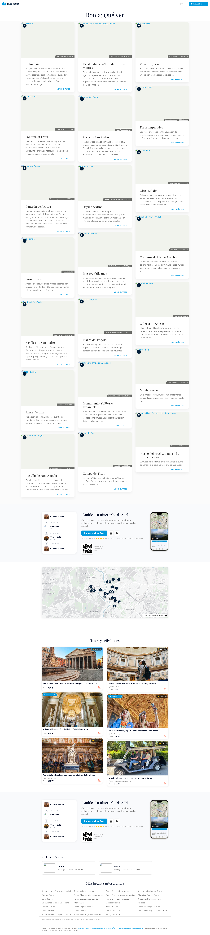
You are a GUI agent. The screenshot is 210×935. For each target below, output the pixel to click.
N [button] (104, 597)
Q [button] (114, 606)
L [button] (107, 582)
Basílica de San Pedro (40, 342)
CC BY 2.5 (127, 332)
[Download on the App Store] (111, 533)
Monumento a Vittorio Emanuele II (98, 405)
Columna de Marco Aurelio (158, 257)
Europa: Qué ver (49, 895)
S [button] (118, 579)
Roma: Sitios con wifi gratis (117, 899)
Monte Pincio (149, 390)
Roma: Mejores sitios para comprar (56, 914)
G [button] (100, 590)
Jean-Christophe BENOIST (113, 332)
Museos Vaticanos (95, 273)
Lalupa (60, 405)
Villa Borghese (150, 64)
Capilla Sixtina (92, 207)
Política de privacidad (124, 928)
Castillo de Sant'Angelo (41, 475)
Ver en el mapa (63, 89)
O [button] (113, 579)
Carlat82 (117, 466)
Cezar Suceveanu (171, 120)
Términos (88, 928)
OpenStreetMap (150, 615)
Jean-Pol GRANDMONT (112, 199)
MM (175, 316)
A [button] (119, 602)
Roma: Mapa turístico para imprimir (56, 891)
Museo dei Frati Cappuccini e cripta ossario (159, 455)
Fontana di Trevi (37, 137)
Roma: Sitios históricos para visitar (88, 895)
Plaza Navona (35, 412)
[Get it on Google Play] (117, 533)
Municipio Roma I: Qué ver (149, 895)
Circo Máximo (149, 190)
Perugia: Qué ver (113, 914)
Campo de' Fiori (94, 473)
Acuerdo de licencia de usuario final (104, 928)
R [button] (110, 592)
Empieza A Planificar (94, 533)
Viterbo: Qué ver (113, 903)
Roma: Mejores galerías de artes (87, 914)
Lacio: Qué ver (48, 911)
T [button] (109, 582)
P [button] (114, 598)
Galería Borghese (152, 323)
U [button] (116, 588)
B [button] (112, 592)
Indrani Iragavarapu (56, 199)
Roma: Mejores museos (84, 891)
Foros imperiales (151, 127)
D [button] (115, 600)
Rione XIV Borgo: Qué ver (149, 907)
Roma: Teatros (80, 911)
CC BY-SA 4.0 (126, 466)
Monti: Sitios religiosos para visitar (152, 911)
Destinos (81, 928)
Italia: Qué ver (47, 899)
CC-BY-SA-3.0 (68, 272)
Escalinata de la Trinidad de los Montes (104, 65)
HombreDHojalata (114, 396)
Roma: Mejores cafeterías (84, 907)
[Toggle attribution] (165, 615)
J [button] (92, 590)
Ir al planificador (198, 4)
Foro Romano (35, 279)
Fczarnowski (173, 56)
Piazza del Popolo (95, 340)
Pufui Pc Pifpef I (114, 266)
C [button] (108, 594)
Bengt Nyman (60, 129)
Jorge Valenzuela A (56, 468)
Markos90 (174, 250)
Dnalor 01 (174, 446)
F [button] (105, 593)
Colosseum (33, 64)
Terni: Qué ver (112, 907)
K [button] (91, 586)
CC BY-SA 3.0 (68, 56)
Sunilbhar (60, 56)
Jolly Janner (58, 335)
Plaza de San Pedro (96, 137)
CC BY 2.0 (70, 129)
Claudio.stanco (172, 382)
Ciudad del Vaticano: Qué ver (150, 891)
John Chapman (115, 56)
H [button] (112, 587)
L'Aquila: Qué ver (113, 911)
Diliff (118, 130)
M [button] (112, 598)
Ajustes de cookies (138, 928)
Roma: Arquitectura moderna (118, 891)
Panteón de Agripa (38, 206)
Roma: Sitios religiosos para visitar (120, 895)
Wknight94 (173, 183)
